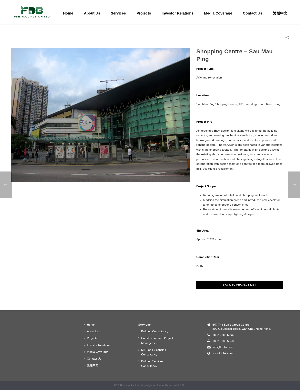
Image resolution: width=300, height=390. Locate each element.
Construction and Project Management (157, 340)
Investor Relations (177, 13)
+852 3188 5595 (223, 334)
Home (68, 13)
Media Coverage (218, 13)
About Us (92, 13)
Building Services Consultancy (152, 364)
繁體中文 (280, 13)
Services (118, 13)
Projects (144, 13)
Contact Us (252, 13)
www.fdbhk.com (222, 353)
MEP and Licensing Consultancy (153, 352)
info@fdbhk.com (222, 347)
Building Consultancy (154, 331)
